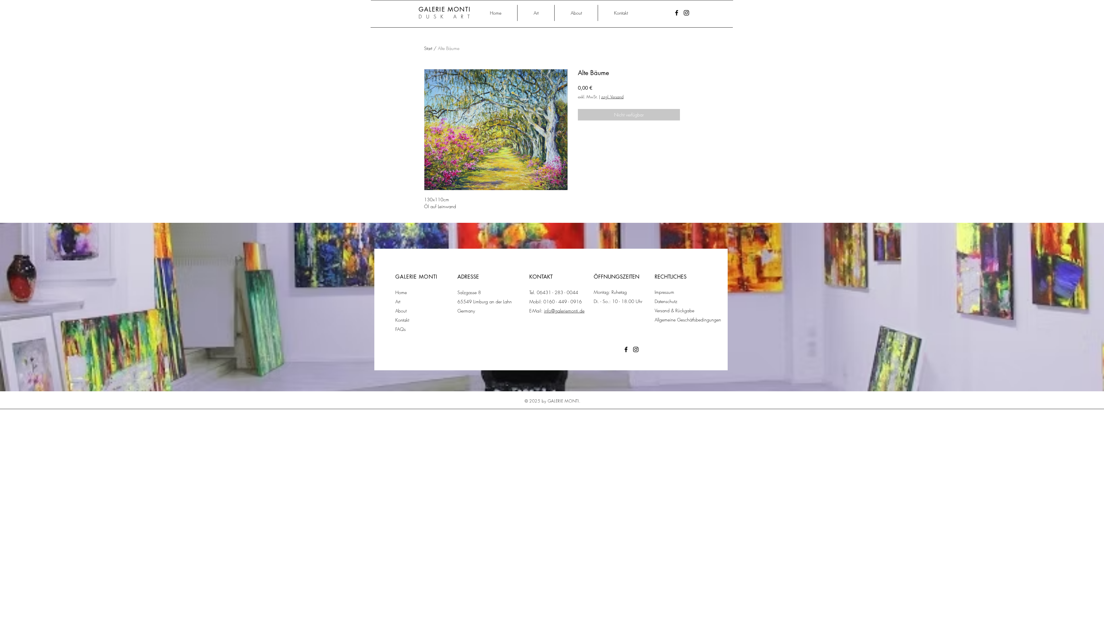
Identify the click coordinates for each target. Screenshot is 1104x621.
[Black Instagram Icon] (686, 12)
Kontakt (402, 320)
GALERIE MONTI (445, 9)
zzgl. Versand (612, 96)
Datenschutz (666, 301)
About (401, 311)
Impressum (664, 292)
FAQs (400, 329)
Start (428, 48)
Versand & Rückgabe (674, 310)
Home (401, 292)
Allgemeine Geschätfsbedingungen (688, 320)
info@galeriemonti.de (564, 311)
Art (397, 301)
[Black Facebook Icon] (676, 12)
